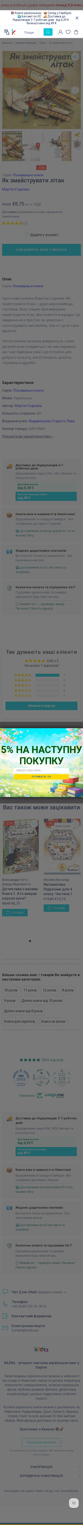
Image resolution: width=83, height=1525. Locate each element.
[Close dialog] (79, 731)
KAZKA (14, 32)
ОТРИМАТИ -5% (41, 776)
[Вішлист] (68, 32)
